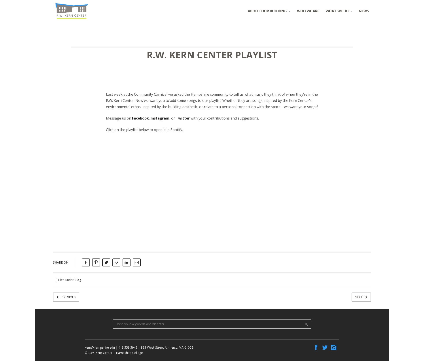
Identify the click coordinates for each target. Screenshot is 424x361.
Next (359, 297)
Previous (68, 297)
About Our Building (267, 11)
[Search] (306, 324)
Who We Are (308, 11)
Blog (77, 280)
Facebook (140, 118)
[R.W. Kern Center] (71, 11)
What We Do (337, 11)
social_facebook (316, 347)
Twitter (183, 118)
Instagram (160, 118)
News (364, 11)
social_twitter (325, 347)
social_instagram (333, 347)
